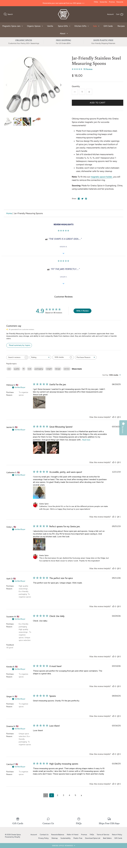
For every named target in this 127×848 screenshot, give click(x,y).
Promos (112, 2)
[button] (63, 845)
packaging (39, 369)
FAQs (96, 2)
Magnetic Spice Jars (11, 26)
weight (49, 369)
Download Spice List (92, 838)
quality (16, 369)
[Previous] (6, 85)
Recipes (121, 26)
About (62, 33)
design (57, 369)
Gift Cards (108, 26)
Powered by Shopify (12, 837)
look (29, 369)
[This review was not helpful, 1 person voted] (118, 516)
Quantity (76, 86)
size (9, 369)
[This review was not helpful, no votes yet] (118, 417)
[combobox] (40, 357)
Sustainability (66, 838)
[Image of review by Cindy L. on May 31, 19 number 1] (39, 544)
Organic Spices (33, 26)
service (66, 369)
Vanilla (50, 26)
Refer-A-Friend (72, 835)
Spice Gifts (63, 26)
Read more (86, 440)
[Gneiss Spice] (63, 14)
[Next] (61, 85)
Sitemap (54, 838)
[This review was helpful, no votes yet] (113, 417)
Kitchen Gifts (80, 26)
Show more (77, 369)
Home (9, 213)
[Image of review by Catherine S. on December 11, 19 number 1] (39, 492)
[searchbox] (15, 357)
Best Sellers (107, 838)
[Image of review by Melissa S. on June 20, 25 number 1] (39, 402)
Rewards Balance (57, 835)
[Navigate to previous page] (45, 795)
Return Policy (117, 835)
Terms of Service (103, 835)
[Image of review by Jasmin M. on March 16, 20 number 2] (53, 447)
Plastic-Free (77, 838)
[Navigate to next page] (81, 795)
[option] (34, 85)
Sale (95, 26)
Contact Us (44, 835)
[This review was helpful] (113, 516)
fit (23, 369)
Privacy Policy (43, 838)
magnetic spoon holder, (102, 176)
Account (34, 835)
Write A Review (82, 311)
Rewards (119, 2)
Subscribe (103, 2)
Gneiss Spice (16, 835)
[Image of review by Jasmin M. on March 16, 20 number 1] (39, 447)
